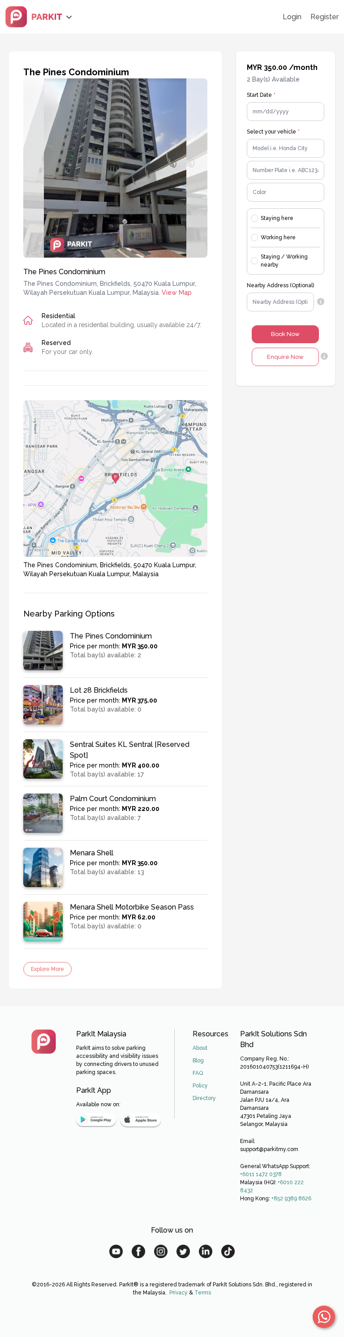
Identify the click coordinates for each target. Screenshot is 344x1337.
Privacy (178, 1293)
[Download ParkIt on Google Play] (96, 1119)
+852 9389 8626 (291, 1198)
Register (324, 17)
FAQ (198, 1073)
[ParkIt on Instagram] (161, 1251)
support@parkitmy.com (269, 1149)
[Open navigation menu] (38, 17)
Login (292, 17)
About (200, 1048)
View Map (177, 292)
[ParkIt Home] (43, 1041)
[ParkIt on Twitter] (183, 1251)
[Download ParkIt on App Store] (140, 1119)
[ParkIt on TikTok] (228, 1251)
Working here (278, 237)
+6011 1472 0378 (261, 1174)
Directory (204, 1098)
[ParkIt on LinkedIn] (205, 1251)
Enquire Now (285, 357)
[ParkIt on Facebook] (138, 1251)
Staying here (277, 218)
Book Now (285, 334)
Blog (198, 1060)
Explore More (47, 969)
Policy (200, 1086)
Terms (202, 1293)
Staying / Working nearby (284, 261)
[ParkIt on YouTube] (116, 1251)
